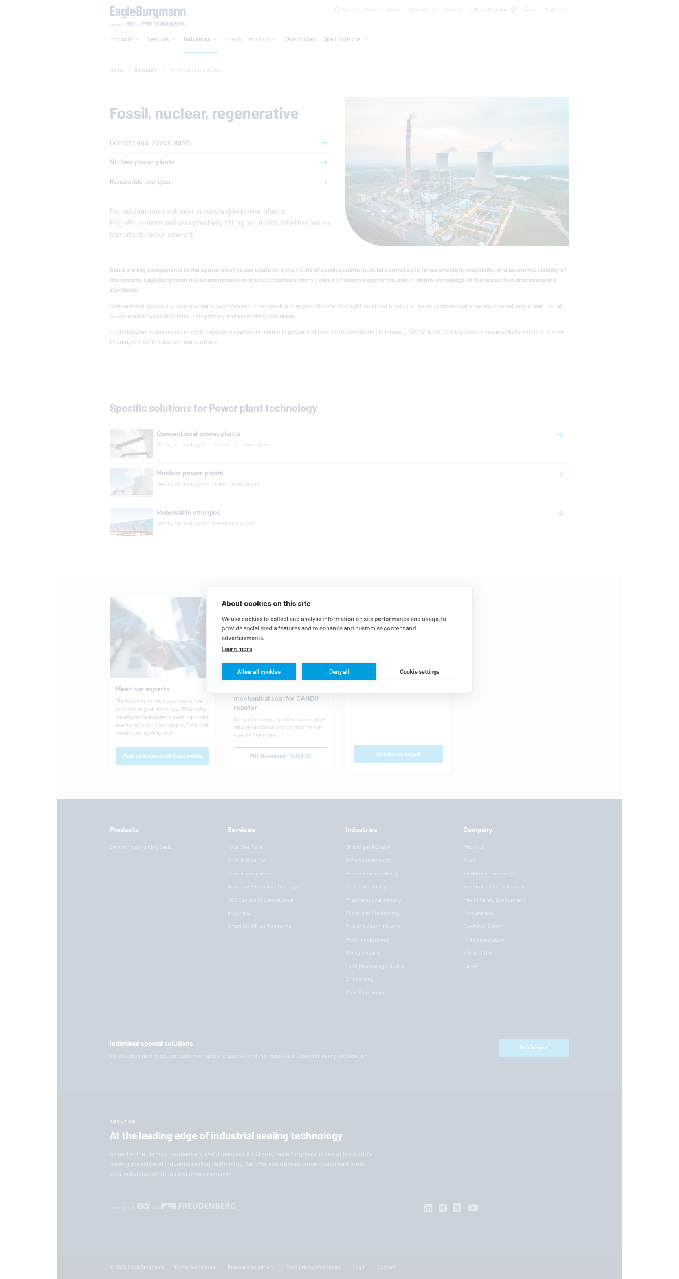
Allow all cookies (259, 671)
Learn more (237, 648)
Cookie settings (419, 671)
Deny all (339, 671)
